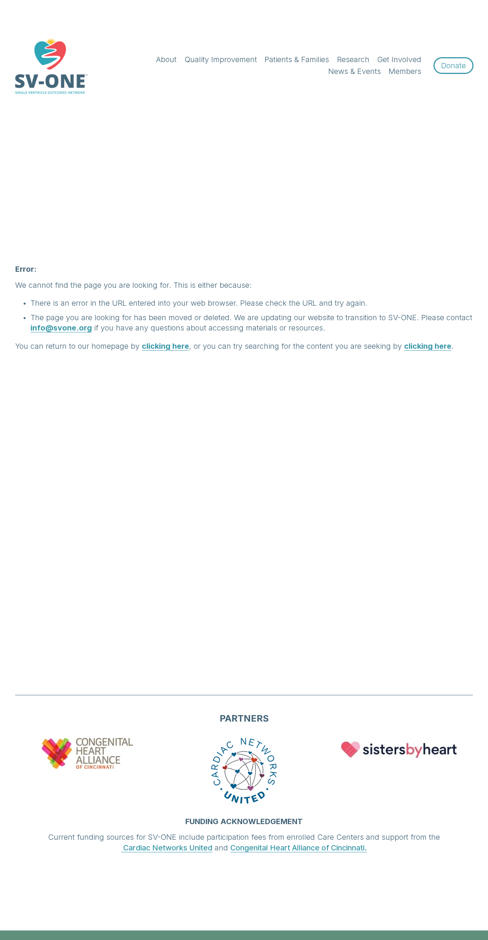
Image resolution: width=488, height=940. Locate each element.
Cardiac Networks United (166, 847)
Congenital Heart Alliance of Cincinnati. (298, 847)
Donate (453, 65)
